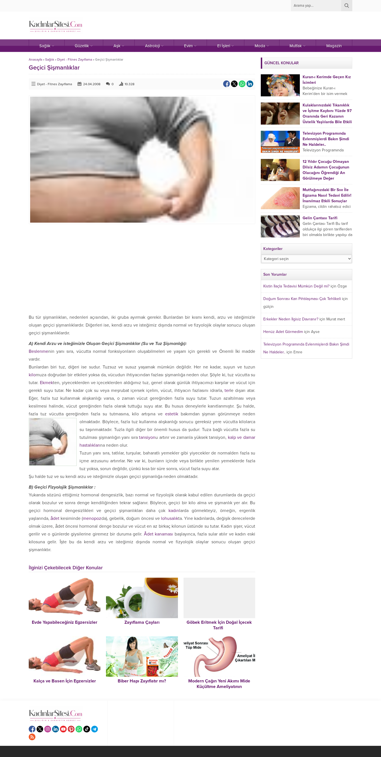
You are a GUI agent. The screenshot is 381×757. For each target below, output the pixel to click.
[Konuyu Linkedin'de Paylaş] (250, 83)
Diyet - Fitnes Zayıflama (74, 59)
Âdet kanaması (159, 534)
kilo (32, 375)
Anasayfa (35, 59)
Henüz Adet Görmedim (283, 331)
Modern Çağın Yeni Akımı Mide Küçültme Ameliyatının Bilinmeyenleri (219, 686)
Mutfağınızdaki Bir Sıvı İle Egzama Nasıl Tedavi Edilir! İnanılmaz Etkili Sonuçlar (327, 195)
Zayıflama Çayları (142, 622)
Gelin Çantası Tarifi (320, 218)
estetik (171, 414)
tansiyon (147, 437)
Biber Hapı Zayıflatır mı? (142, 681)
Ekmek (46, 382)
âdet (54, 518)
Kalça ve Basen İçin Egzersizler (64, 681)
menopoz (92, 518)
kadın (173, 510)
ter (227, 390)
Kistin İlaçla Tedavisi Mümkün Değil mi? (296, 286)
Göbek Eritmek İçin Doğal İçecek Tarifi (219, 625)
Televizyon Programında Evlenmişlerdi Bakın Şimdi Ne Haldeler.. (326, 139)
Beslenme (38, 351)
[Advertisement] (142, 269)
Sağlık (49, 59)
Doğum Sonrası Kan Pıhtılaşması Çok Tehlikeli (302, 298)
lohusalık (169, 518)
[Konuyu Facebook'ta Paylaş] (226, 83)
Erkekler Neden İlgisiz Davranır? (290, 319)
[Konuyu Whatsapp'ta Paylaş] (242, 83)
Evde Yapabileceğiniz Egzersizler (64, 622)
